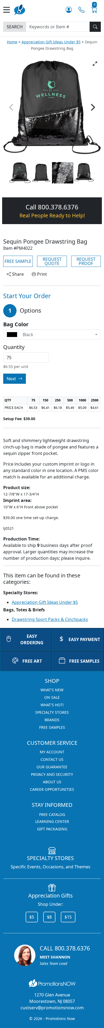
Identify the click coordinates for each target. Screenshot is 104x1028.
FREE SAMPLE (18, 261)
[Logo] (19, 9)
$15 (68, 917)
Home (12, 41)
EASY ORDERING (31, 639)
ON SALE (52, 697)
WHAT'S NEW (52, 689)
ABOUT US (52, 781)
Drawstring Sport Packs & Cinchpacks (50, 619)
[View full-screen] (95, 63)
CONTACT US (52, 759)
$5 (31, 917)
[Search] (95, 27)
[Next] (92, 107)
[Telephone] (81, 10)
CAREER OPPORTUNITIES (52, 789)
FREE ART (32, 661)
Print (41, 274)
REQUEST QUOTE (52, 261)
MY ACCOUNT (52, 751)
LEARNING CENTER (52, 821)
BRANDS (52, 719)
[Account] (68, 10)
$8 (49, 917)
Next (12, 379)
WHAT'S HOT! (52, 704)
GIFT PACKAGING (52, 828)
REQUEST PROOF (86, 261)
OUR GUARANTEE (52, 766)
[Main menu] (8, 9)
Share (17, 274)
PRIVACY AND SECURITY (52, 774)
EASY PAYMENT (84, 639)
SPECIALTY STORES (52, 712)
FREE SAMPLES (84, 661)
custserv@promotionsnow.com (52, 1008)
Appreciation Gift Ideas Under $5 (51, 41)
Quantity (14, 347)
